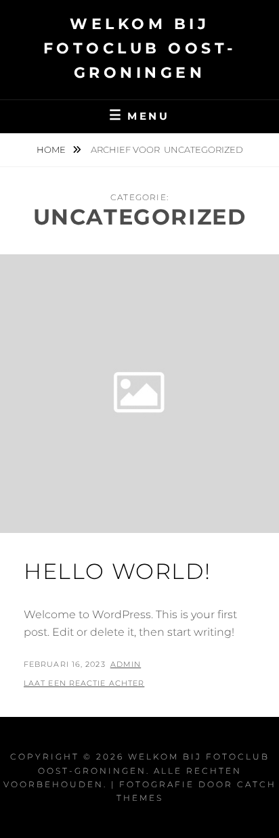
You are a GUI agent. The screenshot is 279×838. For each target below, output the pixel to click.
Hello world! (117, 571)
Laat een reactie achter (84, 683)
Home (52, 149)
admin (126, 664)
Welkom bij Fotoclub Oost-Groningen (139, 48)
